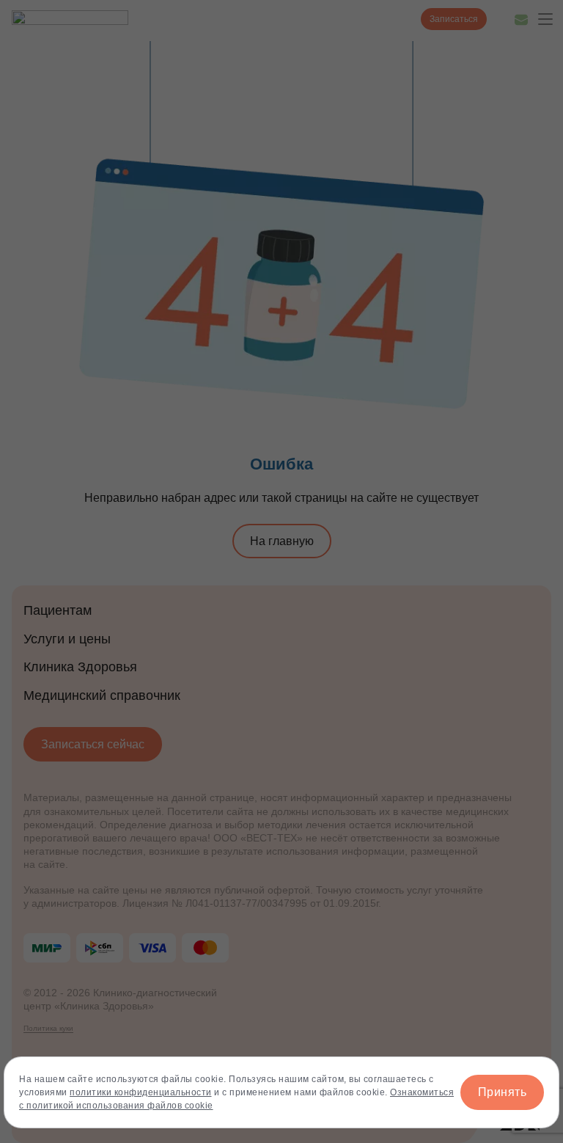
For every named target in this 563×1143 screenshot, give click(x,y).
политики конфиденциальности (141, 1092)
